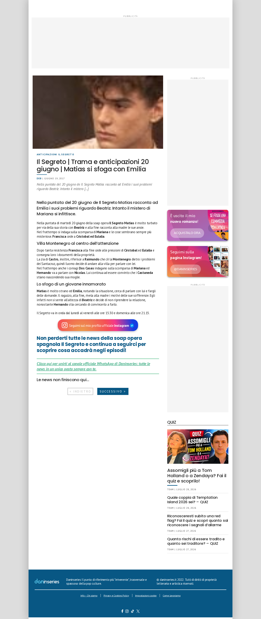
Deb (39, 178)
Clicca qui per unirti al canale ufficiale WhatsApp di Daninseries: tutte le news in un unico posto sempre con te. (93, 366)
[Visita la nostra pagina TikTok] (132, 611)
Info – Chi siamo (89, 595)
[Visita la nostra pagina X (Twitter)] (138, 611)
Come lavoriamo (172, 595)
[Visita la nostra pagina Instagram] (127, 611)
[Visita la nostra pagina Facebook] (122, 611)
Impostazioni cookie (146, 595)
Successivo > (113, 391)
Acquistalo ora (187, 233)
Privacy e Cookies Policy (116, 595)
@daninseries (185, 269)
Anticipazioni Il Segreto (55, 154)
